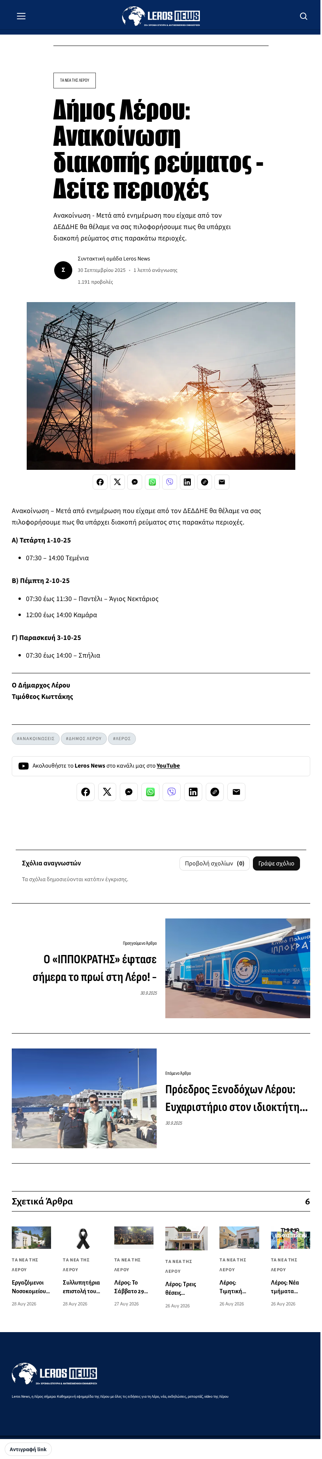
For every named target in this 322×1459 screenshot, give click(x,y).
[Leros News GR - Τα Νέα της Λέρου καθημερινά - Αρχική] (160, 16)
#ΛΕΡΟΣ (122, 738)
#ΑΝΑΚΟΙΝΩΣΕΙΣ (36, 738)
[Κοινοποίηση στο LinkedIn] (187, 482)
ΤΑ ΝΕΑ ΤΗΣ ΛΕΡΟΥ (74, 80)
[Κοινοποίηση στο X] (117, 482)
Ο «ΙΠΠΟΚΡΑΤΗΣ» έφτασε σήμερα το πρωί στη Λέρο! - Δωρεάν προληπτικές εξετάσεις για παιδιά (85, 969)
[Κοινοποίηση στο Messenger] (134, 482)
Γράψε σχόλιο (276, 863)
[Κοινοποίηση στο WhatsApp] (152, 482)
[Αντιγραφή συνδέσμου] (204, 482)
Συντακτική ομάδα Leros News (114, 259)
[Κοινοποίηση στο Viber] (169, 482)
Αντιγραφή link (28, 1450)
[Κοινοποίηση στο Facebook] (100, 482)
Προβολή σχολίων (215, 863)
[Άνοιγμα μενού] (21, 16)
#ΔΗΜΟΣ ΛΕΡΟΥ (84, 738)
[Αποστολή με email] (221, 482)
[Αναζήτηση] (304, 16)
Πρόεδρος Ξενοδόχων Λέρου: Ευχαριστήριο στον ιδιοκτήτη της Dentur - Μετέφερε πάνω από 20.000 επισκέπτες (232, 1099)
